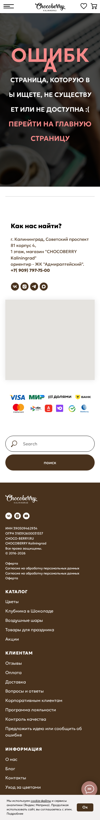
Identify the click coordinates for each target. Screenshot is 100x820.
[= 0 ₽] (94, 6)
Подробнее (15, 813)
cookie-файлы (41, 801)
